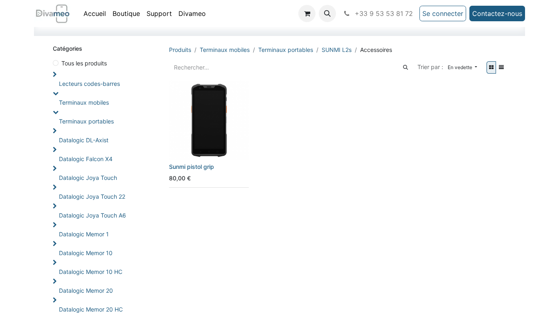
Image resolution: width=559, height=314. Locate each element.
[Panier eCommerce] (307, 13)
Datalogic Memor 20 (86, 290)
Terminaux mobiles (84, 102)
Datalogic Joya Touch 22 (92, 196)
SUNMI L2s (337, 49)
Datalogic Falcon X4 (86, 158)
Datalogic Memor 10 (86, 252)
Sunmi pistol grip (191, 166)
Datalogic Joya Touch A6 (92, 215)
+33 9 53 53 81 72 (383, 13)
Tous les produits (84, 63)
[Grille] (491, 67)
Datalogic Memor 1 (84, 234)
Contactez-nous (497, 13)
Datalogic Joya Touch (88, 177)
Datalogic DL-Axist (83, 140)
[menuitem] (94, 13)
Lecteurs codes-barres (89, 83)
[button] (327, 13)
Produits (180, 49)
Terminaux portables (86, 121)
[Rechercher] (405, 67)
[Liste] (501, 67)
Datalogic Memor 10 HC (90, 271)
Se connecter (442, 13)
